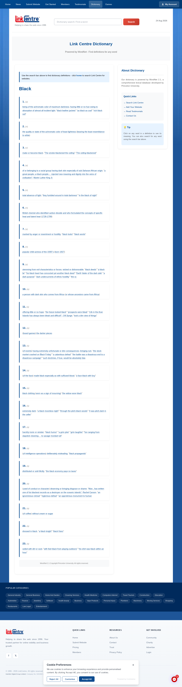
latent (33, 216)
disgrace (74, 488)
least (65, 132)
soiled (25, 549)
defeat (68, 354)
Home (8, 4)
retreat (37, 496)
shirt (84, 549)
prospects (72, 312)
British (25, 213)
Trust (111, 647)
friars (61, 531)
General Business (33, 595)
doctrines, (52, 358)
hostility (57, 234)
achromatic (39, 107)
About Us (113, 637)
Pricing (76, 647)
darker (43, 333)
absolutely (76, 358)
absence (31, 195)
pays (66, 471)
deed (72, 273)
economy (59, 471)
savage (47, 436)
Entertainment (41, 606)
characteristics (46, 269)
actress (38, 252)
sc (75, 277)
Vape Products (92, 601)
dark (60, 170)
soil (23, 114)
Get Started (50, 4)
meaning (67, 174)
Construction (144, 595)
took (76, 315)
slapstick (26, 436)
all (42, 110)
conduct (34, 488)
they (45, 195)
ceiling (71, 153)
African (94, 170)
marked (25, 234)
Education (159, 595)
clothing (31, 393)
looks (70, 234)
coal (90, 110)
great (24, 174)
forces (59, 269)
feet (49, 549)
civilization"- (27, 177)
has (41, 273)
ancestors (78, 294)
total (24, 195)
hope (41, 312)
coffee (28, 513)
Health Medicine (91, 595)
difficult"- (58, 315)
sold (37, 471)
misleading (63, 453)
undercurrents (47, 277)
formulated (76, 213)
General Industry (14, 595)
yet (55, 273)
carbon (52, 213)
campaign (36, 358)
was (83, 354)
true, (61, 358)
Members (65, 4)
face (31, 375)
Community (151, 637)
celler (28, 414)
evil (38, 269)
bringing (83, 351)
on (38, 354)
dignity (78, 174)
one (24, 492)
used (25, 488)
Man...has (93, 488)
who (38, 213)
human (88, 496)
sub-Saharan (84, 170)
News (18, 4)
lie (23, 273)
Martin (36, 177)
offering (25, 312)
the (31, 107)
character (45, 488)
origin (100, 170)
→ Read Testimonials (133, 111)
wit (60, 436)
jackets (72, 110)
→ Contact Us (130, 116)
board (25, 333)
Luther (43, 177)
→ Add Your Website (133, 107)
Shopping (169, 601)
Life (91, 312)
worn (38, 393)
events (28, 351)
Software (49, 601)
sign (47, 393)
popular (25, 252)
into (83, 174)
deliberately (52, 453)
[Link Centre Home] (30, 19)
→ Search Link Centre (133, 102)
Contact (112, 642)
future (51, 312)
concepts (89, 213)
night (94, 195)
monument (78, 496)
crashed (33, 354)
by (31, 234)
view (86, 315)
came (86, 294)
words (82, 234)
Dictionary (95, 4)
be (70, 358)
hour (24, 552)
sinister (40, 432)
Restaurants (12, 606)
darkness (65, 107)
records (43, 492)
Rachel (86, 492)
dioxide (59, 213)
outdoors (73, 549)
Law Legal (27, 606)
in (63, 195)
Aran (101, 312)
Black (42, 354)
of (29, 107)
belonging (31, 170)
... (40, 436)
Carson (93, 492)
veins (91, 174)
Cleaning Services (72, 595)
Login (148, 652)
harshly (25, 432)
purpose (30, 277)
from (34, 269)
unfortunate (54, 351)
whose (71, 294)
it (89, 411)
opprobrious (67, 496)
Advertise (150, 647)
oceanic (70, 492)
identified (44, 213)
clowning (35, 436)
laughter (79, 432)
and (73, 174)
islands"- (78, 492)
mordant (54, 436)
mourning (56, 393)
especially (71, 170)
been (42, 315)
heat (24, 216)
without (35, 513)
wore (74, 393)
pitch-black (76, 411)
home (79, 75)
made (36, 375)
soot (40, 549)
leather (65, 110)
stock (99, 351)
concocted (48, 273)
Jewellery (37, 601)
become (34, 153)
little (78, 107)
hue (88, 107)
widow (68, 393)
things (93, 315)
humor (54, 432)
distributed (27, 471)
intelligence (30, 453)
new (61, 174)
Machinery (138, 601)
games (32, 333)
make (24, 153)
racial (43, 170)
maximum (55, 107)
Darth (78, 273)
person (27, 294)
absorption (27, 110)
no (84, 107)
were (79, 312)
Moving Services (153, 601)
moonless (49, 411)
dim (81, 315)
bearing (80, 132)
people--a (32, 174)
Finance (25, 601)
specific (99, 213)
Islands (25, 315)
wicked (66, 269)
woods (84, 411)
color (46, 107)
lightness (72, 132)
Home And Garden (52, 595)
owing (92, 107)
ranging (91, 432)
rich (95, 110)
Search (131, 22)
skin (64, 170)
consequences (72, 351)
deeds (93, 269)
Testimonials (80, 4)
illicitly (41, 471)
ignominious (27, 496)
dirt (33, 549)
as (78, 110)
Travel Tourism (128, 595)
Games (108, 4)
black (59, 110)
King (48, 177)
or (82, 107)
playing (65, 549)
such (45, 358)
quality (29, 132)
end (99, 354)
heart (37, 273)
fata (83, 358)
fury (93, 375)
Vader (84, 273)
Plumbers (124, 601)
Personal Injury (109, 601)
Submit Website (33, 4)
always (36, 315)
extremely (43, 351)
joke (67, 432)
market (25, 354)
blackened (60, 153)
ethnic (59, 277)
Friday (48, 354)
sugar (50, 513)
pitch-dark (99, 411)
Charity (149, 642)
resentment (46, 234)
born (57, 252)
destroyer (56, 492)
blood (71, 375)
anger (35, 234)
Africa (61, 294)
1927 (62, 252)
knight (48, 531)
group (48, 170)
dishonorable (77, 269)
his (27, 273)
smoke (52, 153)
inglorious (46, 496)
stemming (26, 269)
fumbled (51, 195)
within (98, 549)
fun (86, 432)
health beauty (64, 601)
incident (47, 110)
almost (38, 110)
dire (63, 351)
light (53, 110)
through (63, 411)
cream (42, 513)
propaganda (80, 453)
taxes (73, 471)
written (101, 488)
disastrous (92, 354)
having (73, 107)
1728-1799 (47, 216)
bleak (84, 312)
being (24, 107)
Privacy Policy (115, 652)
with (33, 294)
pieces (49, 333)
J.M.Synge (67, 315)
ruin (89, 351)
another (60, 273)
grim (62, 432)
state (37, 132)
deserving (54, 488)
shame (84, 488)
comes (51, 294)
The (46, 153)
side (100, 273)
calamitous (59, 354)
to (97, 107)
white (27, 135)
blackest (35, 492)
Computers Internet (110, 595)
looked (58, 312)
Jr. (52, 177)
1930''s (50, 252)
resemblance (99, 132)
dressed (26, 531)
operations (41, 453)
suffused (65, 375)
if (57, 358)
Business (78, 601)
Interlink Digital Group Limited (16, 674)
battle (78, 354)
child (32, 252)
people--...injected (50, 174)
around (58, 195)
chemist (32, 213)
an (99, 492)
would (66, 358)
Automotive (12, 601)
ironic (32, 432)
